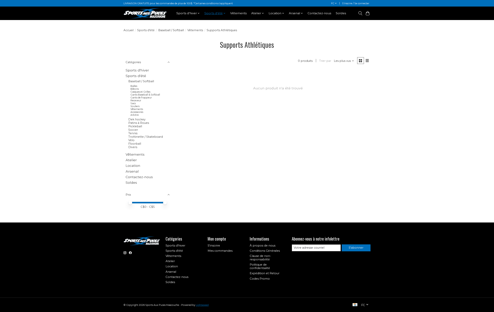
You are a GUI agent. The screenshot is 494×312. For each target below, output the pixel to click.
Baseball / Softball (171, 30)
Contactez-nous (319, 13)
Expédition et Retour (264, 273)
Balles (133, 86)
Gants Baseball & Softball (145, 94)
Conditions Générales (265, 250)
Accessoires (136, 112)
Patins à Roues (138, 123)
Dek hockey (136, 119)
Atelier (131, 160)
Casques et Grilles (140, 91)
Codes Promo (260, 278)
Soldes (341, 13)
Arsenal (132, 171)
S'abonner (356, 247)
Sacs (133, 103)
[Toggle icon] (360, 13)
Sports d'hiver (137, 70)
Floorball (134, 143)
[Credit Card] (355, 305)
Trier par (325, 61)
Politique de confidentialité (260, 266)
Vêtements (238, 13)
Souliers (135, 106)
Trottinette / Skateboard (145, 136)
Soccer (133, 130)
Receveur (135, 100)
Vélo (131, 140)
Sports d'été (146, 30)
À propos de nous (262, 245)
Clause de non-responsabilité (260, 257)
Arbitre (134, 114)
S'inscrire (214, 245)
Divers (132, 147)
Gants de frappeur (141, 97)
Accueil (129, 30)
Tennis (132, 133)
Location (133, 166)
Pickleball (135, 126)
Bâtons (134, 88)
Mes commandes (220, 250)
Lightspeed (202, 305)
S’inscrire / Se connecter (355, 3)
